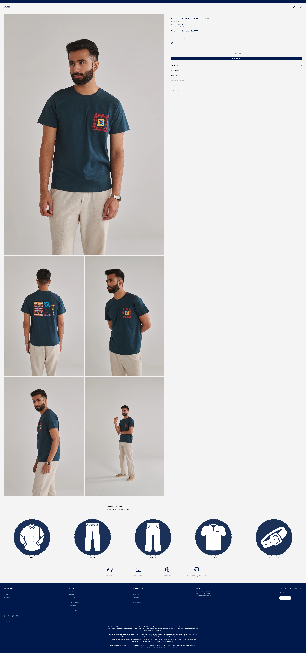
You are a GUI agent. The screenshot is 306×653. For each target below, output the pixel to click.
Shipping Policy (137, 599)
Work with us (72, 597)
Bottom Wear (144, 6)
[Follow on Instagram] (13, 616)
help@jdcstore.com (206, 595)
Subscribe (285, 598)
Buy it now (236, 58)
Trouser (6, 594)
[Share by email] (182, 90)
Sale (174, 6)
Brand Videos (72, 605)
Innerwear (154, 6)
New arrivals (165, 6)
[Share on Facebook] (176, 90)
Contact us (71, 594)
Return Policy (136, 597)
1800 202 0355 (206, 592)
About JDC (71, 592)
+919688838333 (207, 593)
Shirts (5, 592)
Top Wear (133, 6)
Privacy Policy (136, 594)
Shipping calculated (182, 26)
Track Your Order (73, 610)
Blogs (70, 607)
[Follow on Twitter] (9, 616)
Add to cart (236, 54)
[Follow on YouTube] (17, 616)
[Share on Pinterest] (180, 90)
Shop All (6, 602)
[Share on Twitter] (178, 90)
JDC (172, 15)
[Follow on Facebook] (4, 616)
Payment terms (136, 592)
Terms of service (137, 602)
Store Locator (72, 599)
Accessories (7, 597)
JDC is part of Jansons (74, 602)
